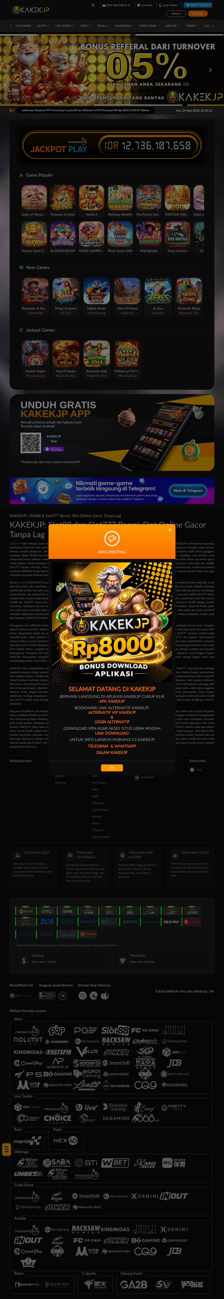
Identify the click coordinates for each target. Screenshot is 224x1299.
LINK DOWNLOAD (112, 734)
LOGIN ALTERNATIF (112, 722)
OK (112, 767)
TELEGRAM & (101, 746)
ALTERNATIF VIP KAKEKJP (112, 713)
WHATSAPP (125, 746)
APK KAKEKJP (112, 702)
